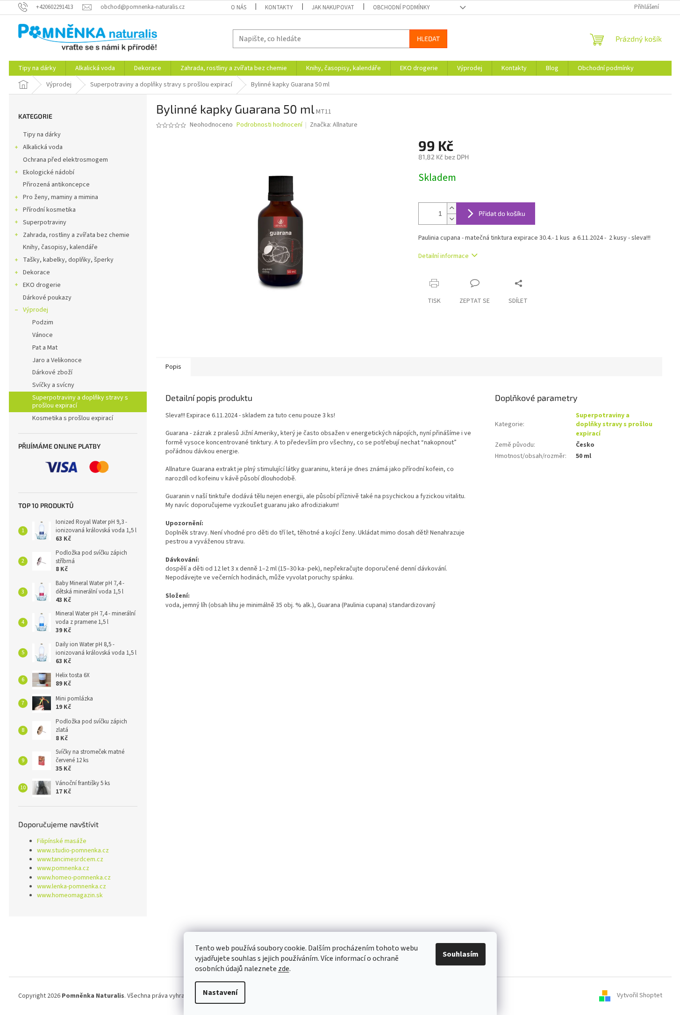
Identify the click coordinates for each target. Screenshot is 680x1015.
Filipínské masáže (61, 841)
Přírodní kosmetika (49, 209)
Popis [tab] (173, 367)
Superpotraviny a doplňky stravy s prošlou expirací (80, 401)
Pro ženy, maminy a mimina (60, 197)
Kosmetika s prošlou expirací (72, 418)
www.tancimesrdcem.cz (70, 859)
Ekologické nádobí (48, 172)
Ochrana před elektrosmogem (65, 159)
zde (283, 969)
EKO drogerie (42, 285)
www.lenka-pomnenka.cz (71, 886)
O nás (238, 7)
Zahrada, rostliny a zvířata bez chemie (76, 235)
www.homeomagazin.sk (70, 895)
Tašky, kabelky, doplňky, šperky (68, 259)
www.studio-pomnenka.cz (73, 850)
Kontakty (279, 7)
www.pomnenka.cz (63, 868)
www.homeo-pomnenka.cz (74, 877)
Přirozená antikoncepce (56, 184)
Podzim (42, 322)
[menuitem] (37, 68)
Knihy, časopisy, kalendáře (60, 247)
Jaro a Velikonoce (57, 360)
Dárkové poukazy (47, 297)
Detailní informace (443, 256)
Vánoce (42, 335)
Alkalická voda (43, 147)
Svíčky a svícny (53, 385)
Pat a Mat (44, 347)
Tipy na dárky (42, 134)
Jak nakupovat (333, 7)
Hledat (428, 39)
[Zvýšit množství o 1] (451, 208)
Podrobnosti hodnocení (269, 125)
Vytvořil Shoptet (639, 996)
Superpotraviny (44, 222)
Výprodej (35, 310)
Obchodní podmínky (401, 7)
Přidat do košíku (502, 213)
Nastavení (220, 992)
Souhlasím (461, 954)
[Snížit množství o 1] (451, 219)
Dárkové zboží (52, 372)
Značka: (334, 124)
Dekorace (36, 272)
